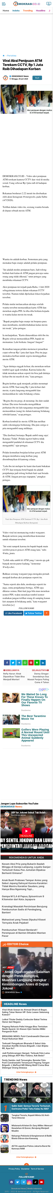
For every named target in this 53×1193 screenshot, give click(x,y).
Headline (40, 10)
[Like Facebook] (11, 1182)
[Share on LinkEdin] (43, 662)
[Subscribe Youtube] (41, 1182)
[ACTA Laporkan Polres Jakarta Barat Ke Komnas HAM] (5, 1149)
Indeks (16, 10)
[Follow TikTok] (35, 1182)
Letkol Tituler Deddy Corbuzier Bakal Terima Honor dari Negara (24, 1020)
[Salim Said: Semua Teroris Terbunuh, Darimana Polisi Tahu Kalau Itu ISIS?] (26, 1097)
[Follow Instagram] (29, 1182)
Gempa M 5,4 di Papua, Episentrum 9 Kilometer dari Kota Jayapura (23, 898)
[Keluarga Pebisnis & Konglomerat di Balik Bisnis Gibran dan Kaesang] (5, 1138)
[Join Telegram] (23, 1182)
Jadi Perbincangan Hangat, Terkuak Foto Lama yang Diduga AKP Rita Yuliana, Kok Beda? (26, 1054)
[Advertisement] (27, 31)
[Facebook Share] (7, 662)
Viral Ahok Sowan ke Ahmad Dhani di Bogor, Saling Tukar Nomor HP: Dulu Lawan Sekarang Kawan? (25, 1012)
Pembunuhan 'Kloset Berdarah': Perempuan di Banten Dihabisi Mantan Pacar (24, 933)
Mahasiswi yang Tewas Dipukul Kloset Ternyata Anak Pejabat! (24, 921)
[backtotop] (26, 1165)
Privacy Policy (14, 1169)
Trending (28, 10)
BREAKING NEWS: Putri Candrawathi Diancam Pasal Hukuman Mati (25, 1037)
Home (6, 10)
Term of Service (37, 1169)
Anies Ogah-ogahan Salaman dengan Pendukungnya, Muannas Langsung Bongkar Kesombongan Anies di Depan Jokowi (26, 980)
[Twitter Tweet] (13, 662)
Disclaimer (25, 1169)
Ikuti (37, 77)
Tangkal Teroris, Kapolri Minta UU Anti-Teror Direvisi (31, 1116)
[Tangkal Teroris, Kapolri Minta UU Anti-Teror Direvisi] (5, 1118)
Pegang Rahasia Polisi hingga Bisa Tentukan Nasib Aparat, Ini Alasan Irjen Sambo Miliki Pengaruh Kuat (25, 1029)
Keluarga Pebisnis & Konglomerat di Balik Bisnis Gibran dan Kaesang (32, 1137)
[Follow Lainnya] (46, 613)
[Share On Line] (37, 662)
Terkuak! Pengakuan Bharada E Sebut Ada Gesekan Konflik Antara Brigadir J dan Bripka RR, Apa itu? (25, 1046)
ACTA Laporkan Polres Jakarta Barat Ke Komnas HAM (31, 1147)
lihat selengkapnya (25, 1072)
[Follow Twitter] (17, 1182)
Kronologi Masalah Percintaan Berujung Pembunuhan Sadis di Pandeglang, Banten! (24, 909)
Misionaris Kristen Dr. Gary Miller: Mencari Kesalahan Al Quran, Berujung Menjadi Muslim (32, 1128)
